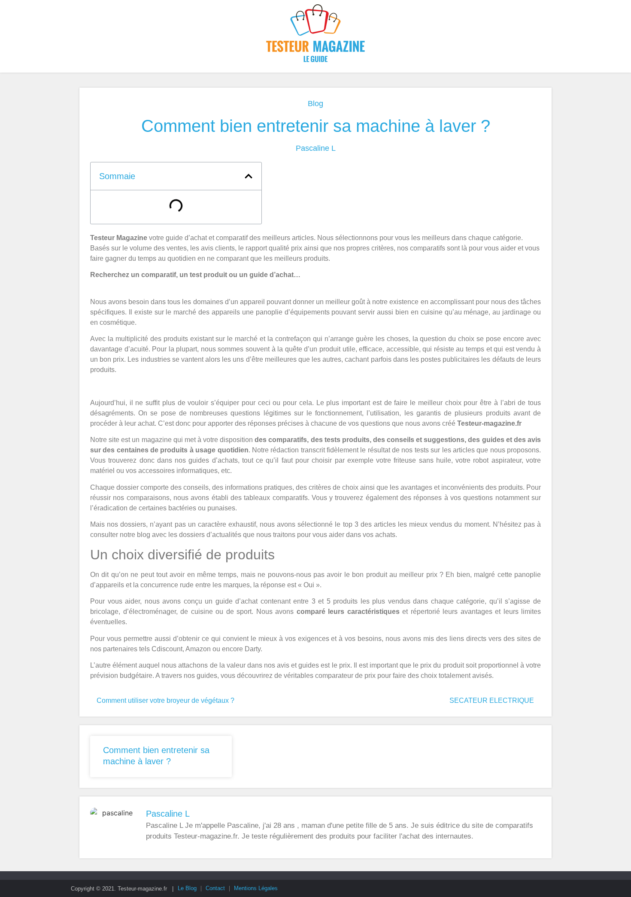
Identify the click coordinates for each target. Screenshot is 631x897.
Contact (215, 888)
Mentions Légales (256, 888)
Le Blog (187, 888)
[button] (248, 176)
